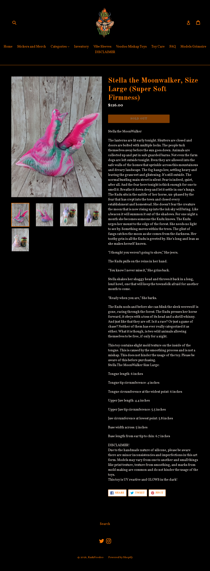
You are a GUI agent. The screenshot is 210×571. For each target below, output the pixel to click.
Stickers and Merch (31, 46)
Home (8, 46)
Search (105, 524)
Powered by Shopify (120, 557)
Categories (61, 46)
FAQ (172, 46)
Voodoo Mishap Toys (131, 46)
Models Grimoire (193, 46)
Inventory (81, 46)
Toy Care (158, 46)
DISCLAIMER (105, 52)
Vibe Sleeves (102, 46)
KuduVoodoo (96, 557)
